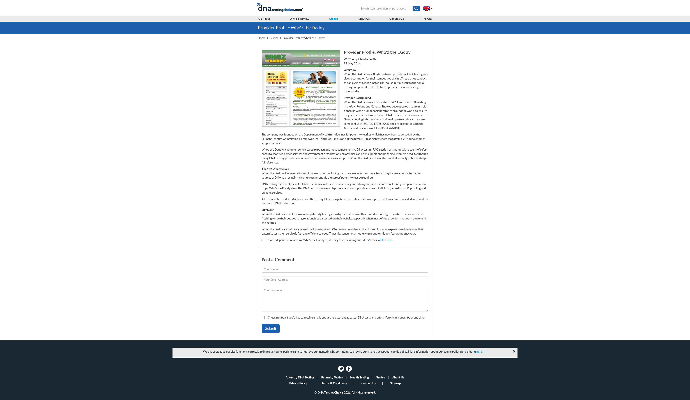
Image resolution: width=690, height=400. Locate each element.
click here (386, 240)
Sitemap (395, 383)
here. (479, 351)
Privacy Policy (298, 383)
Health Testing (359, 377)
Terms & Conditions (334, 383)
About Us (398, 377)
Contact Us (368, 383)
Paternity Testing (332, 377)
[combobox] (389, 8)
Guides (380, 377)
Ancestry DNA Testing (300, 377)
